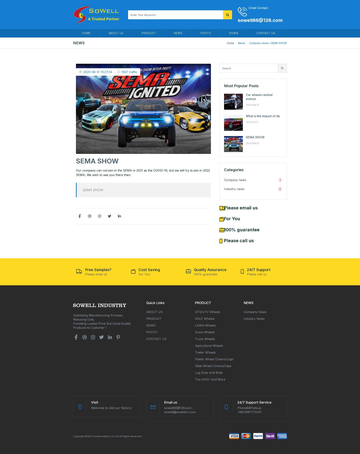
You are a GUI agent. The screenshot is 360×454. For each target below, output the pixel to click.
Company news (258, 43)
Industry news (252, 189)
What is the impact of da (263, 116)
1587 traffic (129, 72)
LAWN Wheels (205, 325)
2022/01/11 (252, 122)
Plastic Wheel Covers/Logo (214, 359)
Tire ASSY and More (210, 379)
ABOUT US (116, 33)
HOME (86, 33)
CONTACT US (265, 33)
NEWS (178, 33)
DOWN (233, 33)
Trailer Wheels (205, 352)
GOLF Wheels (204, 319)
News (241, 43)
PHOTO (206, 33)
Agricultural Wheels (209, 346)
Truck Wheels (205, 339)
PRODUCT (149, 33)
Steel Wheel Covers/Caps (213, 366)
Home (230, 43)
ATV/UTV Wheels (207, 312)
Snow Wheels (205, 332)
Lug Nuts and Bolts (209, 373)
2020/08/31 (252, 104)
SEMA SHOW (255, 137)
